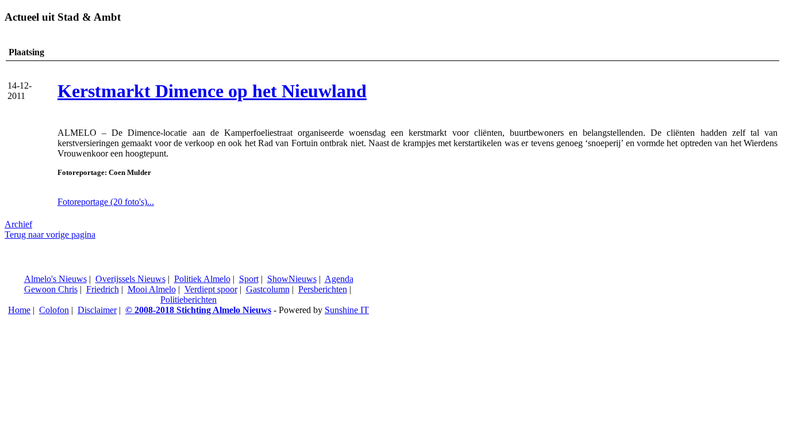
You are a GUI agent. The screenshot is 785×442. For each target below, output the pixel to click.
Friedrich (102, 289)
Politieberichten (188, 299)
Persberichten (322, 289)
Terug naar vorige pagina (50, 234)
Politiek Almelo (202, 279)
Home (19, 310)
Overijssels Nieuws (130, 279)
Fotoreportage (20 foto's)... (105, 202)
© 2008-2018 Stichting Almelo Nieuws (198, 310)
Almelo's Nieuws (55, 279)
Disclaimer (97, 310)
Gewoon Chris (51, 289)
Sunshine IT (347, 310)
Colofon (54, 310)
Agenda (339, 279)
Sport (249, 279)
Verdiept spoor (210, 289)
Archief (18, 224)
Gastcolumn (268, 289)
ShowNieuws (292, 279)
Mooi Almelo (152, 289)
